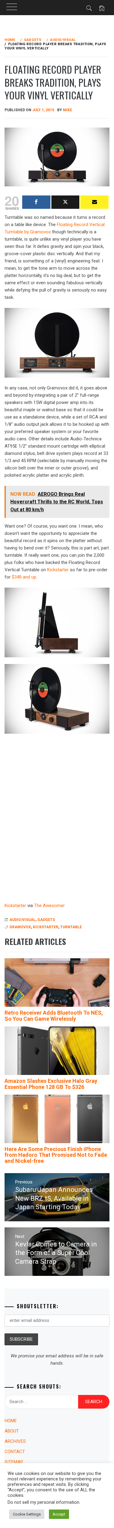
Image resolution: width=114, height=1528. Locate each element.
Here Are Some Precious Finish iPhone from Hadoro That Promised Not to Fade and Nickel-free (56, 1155)
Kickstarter (58, 569)
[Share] (36, 202)
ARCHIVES (15, 1441)
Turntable (71, 927)
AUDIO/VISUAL (22, 920)
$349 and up (24, 577)
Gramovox (20, 927)
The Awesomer (49, 905)
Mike (67, 110)
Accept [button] (59, 1514)
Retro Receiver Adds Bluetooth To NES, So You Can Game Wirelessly (54, 1015)
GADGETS (46, 920)
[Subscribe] (94, 202)
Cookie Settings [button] (27, 1514)
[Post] (65, 202)
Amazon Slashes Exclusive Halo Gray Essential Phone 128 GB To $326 (51, 1084)
